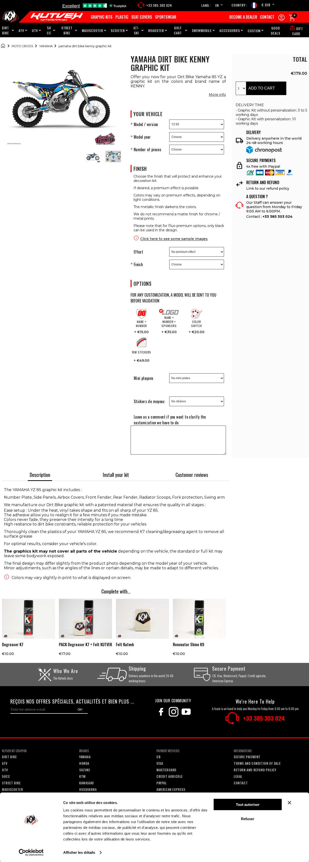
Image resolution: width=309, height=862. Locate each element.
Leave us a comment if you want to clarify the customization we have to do (170, 420)
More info (217, 94)
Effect (138, 252)
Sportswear (165, 17)
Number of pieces (147, 149)
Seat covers (141, 17)
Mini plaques (143, 378)
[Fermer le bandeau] (295, 802)
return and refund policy (255, 769)
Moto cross (22, 46)
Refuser (247, 819)
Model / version (146, 124)
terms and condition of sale (257, 763)
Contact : (269, 216)
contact (241, 782)
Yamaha (46, 46)
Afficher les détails (79, 852)
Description (40, 474)
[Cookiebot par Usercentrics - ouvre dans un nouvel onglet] (31, 852)
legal (238, 776)
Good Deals (275, 30)
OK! (79, 709)
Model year (142, 137)
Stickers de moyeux (149, 401)
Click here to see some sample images (174, 239)
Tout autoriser (248, 804)
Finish (138, 264)
